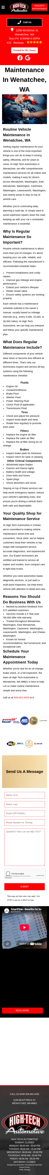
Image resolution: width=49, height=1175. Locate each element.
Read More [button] (22, 1010)
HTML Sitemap (24, 1170)
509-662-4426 (21, 697)
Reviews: (16, 42)
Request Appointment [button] (39, 7)
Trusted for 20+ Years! (24, 50)
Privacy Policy (24, 1167)
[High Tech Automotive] (19, 7)
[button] (20, 58)
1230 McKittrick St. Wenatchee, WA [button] (27, 32)
